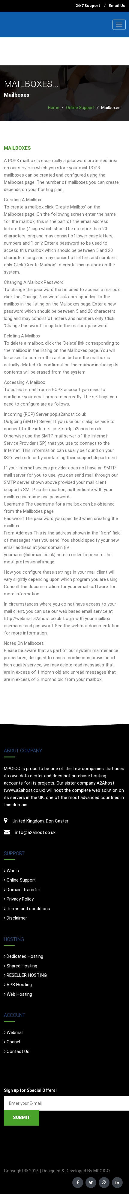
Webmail (15, 1032)
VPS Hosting (19, 984)
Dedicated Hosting (25, 956)
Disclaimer (17, 918)
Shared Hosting (22, 966)
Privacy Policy (20, 899)
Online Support (80, 107)
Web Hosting (19, 994)
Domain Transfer (23, 889)
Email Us (117, 5)
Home (53, 107)
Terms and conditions (28, 908)
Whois (13, 870)
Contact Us (18, 1051)
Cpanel (13, 1042)
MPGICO (101, 1171)
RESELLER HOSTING (27, 975)
